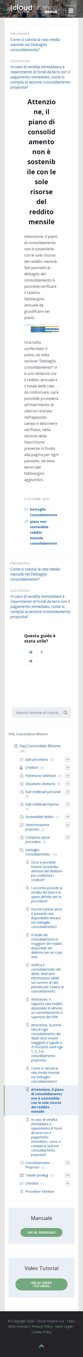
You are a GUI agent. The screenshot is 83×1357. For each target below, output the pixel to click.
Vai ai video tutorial (41, 1284)
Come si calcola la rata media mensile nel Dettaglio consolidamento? (35, 44)
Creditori (31, 767)
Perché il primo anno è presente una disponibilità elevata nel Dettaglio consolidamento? (46, 918)
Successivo (20, 61)
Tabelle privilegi (36, 1175)
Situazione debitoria (40, 783)
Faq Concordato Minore (40, 745)
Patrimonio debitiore (40, 775)
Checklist (32, 1183)
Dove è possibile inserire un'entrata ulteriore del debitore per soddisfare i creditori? (46, 871)
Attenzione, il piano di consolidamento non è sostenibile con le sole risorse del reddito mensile (47, 1100)
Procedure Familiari (39, 1191)
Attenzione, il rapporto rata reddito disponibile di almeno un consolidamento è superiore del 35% (47, 1008)
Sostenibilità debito (39, 817)
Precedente (20, 34)
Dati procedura (36, 759)
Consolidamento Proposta (37, 1165)
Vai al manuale (41, 1232)
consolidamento (43, 543)
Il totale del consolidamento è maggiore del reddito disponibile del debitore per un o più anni (46, 946)
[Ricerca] (65, 712)
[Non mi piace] (30, 661)
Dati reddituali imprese (42, 804)
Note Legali (64, 1326)
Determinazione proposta (37, 827)
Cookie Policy (42, 1332)
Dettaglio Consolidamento (37, 852)
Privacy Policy (42, 1326)
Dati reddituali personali (43, 792)
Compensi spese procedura (37, 839)
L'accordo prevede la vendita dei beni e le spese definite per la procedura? (46, 894)
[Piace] (30, 651)
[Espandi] (67, 759)
